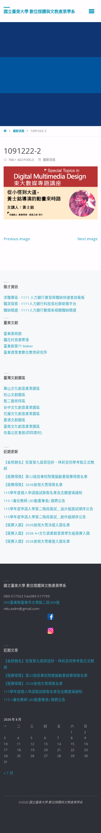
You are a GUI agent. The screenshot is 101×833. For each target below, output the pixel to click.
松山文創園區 (14, 394)
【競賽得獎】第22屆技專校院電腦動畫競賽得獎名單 (46, 476)
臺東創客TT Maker (18, 346)
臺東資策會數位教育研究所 (25, 352)
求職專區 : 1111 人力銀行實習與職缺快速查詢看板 (44, 297)
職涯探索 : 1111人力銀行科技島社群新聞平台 (40, 303)
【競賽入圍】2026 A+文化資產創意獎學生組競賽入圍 (47, 533)
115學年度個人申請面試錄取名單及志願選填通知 (43, 492)
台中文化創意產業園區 (22, 407)
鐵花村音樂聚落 (16, 339)
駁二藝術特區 (14, 401)
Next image (87, 238)
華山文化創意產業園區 (22, 388)
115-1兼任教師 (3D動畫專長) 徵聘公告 (34, 500)
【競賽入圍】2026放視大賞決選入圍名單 (37, 525)
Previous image (17, 238)
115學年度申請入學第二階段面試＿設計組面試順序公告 (48, 508)
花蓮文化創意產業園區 (22, 413)
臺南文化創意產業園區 (22, 426)
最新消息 (18, 131)
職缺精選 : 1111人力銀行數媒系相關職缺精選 (40, 310)
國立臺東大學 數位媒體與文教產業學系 (39, 11)
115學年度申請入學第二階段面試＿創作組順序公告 (45, 517)
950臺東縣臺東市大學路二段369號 (32, 602)
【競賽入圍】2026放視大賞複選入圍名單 (37, 541)
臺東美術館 (13, 333)
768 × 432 (15, 160)
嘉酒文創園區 (14, 420)
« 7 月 (8, 773)
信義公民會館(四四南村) (23, 432)
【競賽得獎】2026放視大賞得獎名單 (33, 484)
